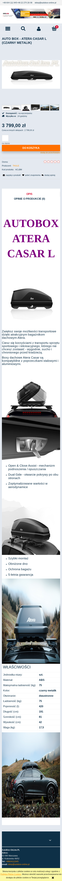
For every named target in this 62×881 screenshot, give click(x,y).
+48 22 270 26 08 (24, 3)
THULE (16, 166)
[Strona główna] (31, 13)
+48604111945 (12, 861)
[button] (8, 28)
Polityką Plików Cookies (10, 874)
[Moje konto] (39, 28)
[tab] (31, 194)
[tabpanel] (31, 513)
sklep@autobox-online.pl (45, 3)
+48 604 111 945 (10, 3)
